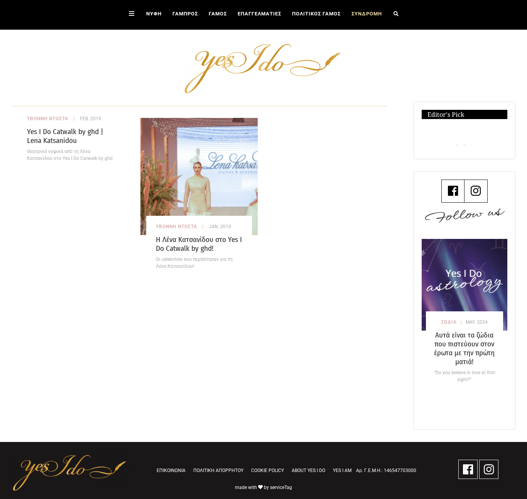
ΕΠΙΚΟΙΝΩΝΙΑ (171, 470)
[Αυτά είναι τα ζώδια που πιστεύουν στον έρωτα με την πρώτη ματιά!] (464, 285)
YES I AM (342, 470)
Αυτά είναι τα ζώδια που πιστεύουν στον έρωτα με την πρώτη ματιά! (464, 348)
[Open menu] (131, 15)
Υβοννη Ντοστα (47, 118)
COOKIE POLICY (267, 470)
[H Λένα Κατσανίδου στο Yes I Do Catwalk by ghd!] (199, 176)
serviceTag (281, 487)
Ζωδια (449, 322)
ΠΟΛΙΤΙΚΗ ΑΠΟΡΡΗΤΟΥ (218, 470)
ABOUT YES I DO (308, 470)
